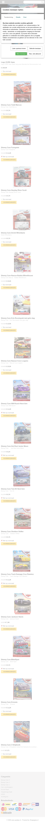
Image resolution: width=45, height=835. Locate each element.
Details (18, 17)
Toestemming (8, 17)
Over (25, 17)
